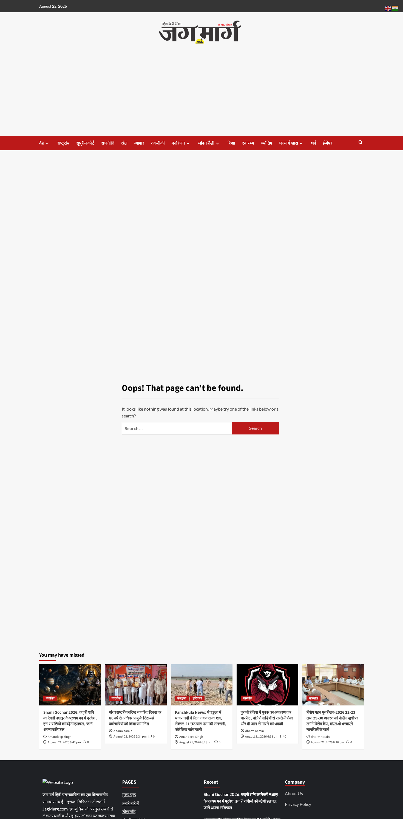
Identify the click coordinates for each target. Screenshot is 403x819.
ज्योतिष (266, 143)
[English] (388, 7)
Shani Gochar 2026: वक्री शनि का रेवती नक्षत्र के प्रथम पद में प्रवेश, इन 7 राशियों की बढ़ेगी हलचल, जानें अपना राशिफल (70, 721)
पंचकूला (181, 698)
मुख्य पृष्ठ (129, 794)
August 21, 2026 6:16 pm (327, 742)
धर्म (313, 143)
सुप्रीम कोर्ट (85, 143)
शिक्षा (231, 143)
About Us (294, 793)
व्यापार (139, 143)
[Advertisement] (201, 95)
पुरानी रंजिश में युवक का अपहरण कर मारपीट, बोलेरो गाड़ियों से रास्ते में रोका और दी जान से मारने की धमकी (267, 718)
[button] (360, 143)
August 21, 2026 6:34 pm (130, 736)
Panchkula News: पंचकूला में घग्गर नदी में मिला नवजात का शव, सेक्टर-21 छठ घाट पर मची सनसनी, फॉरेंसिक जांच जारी (200, 721)
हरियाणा (197, 698)
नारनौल (116, 698)
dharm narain (122, 731)
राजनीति (107, 143)
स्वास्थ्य (248, 143)
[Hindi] (395, 7)
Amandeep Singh (60, 737)
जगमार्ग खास (288, 143)
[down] (47, 143)
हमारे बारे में (130, 803)
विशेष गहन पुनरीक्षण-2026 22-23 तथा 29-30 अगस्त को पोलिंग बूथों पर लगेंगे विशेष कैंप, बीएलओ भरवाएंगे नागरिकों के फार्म (332, 721)
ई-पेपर (327, 143)
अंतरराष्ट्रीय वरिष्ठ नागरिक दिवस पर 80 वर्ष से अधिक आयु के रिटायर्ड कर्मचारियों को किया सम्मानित (135, 718)
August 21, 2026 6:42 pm (64, 742)
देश (41, 143)
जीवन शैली (206, 143)
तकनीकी (158, 143)
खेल (124, 143)
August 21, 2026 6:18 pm (261, 736)
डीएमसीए (129, 811)
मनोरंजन (178, 143)
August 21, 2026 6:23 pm (195, 742)
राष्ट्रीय (63, 143)
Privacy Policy (298, 804)
